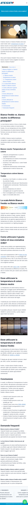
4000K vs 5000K (15, 355)
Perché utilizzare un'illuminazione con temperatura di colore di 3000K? (6, 494)
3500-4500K (22, 404)
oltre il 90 (16, 266)
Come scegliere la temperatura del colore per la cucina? (22, 493)
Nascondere (12, 67)
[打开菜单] (26, 3)
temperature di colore (17, 44)
